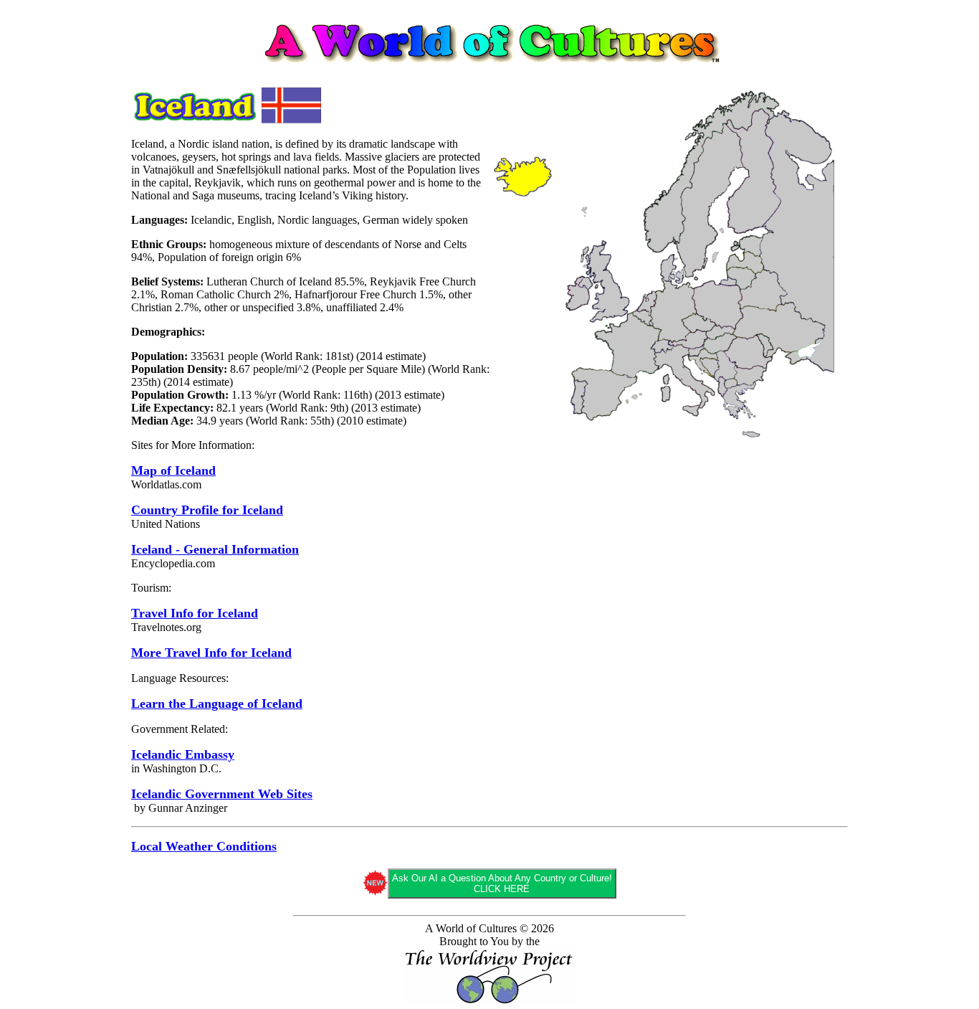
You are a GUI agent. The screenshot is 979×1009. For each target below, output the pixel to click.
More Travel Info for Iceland (211, 652)
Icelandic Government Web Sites (221, 794)
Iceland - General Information (215, 549)
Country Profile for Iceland (207, 510)
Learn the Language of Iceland (216, 703)
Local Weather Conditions (204, 846)
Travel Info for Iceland (194, 613)
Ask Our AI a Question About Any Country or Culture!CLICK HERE (502, 883)
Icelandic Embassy (182, 754)
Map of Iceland (173, 470)
